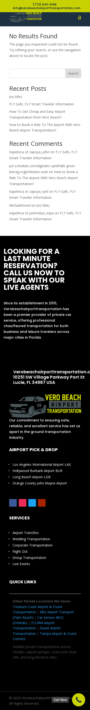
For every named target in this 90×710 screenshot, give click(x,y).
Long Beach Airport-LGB (31, 477)
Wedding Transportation (31, 539)
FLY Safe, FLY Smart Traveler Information (41, 104)
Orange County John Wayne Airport (39, 483)
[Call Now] (78, 699)
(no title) (15, 96)
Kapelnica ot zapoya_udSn (29, 152)
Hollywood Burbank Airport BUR (37, 470)
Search (73, 73)
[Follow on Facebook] (13, 503)
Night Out (20, 551)
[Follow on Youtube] (42, 503)
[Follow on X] (32, 503)
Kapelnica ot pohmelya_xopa (31, 213)
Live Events (21, 564)
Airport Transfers (25, 532)
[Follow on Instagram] (22, 503)
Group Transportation (29, 557)
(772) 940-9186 (41, 355)
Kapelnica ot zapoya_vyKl (28, 191)
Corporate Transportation (32, 545)
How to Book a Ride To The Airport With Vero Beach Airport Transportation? (43, 178)
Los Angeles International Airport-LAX (41, 464)
